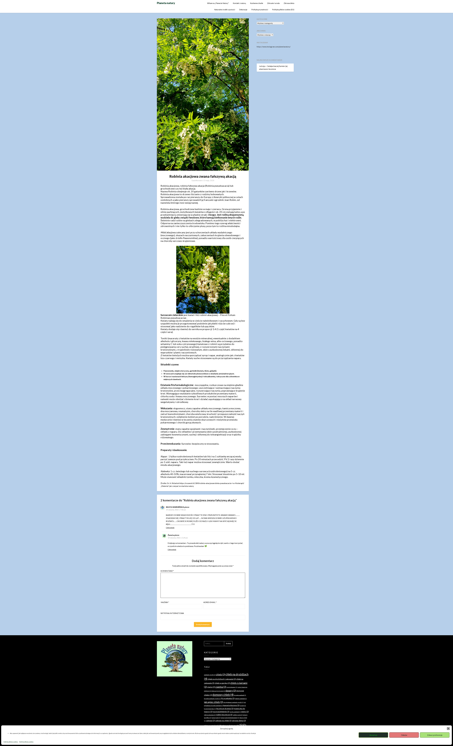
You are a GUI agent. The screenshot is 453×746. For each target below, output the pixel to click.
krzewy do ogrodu (210, 708)
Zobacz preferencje (434, 735)
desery (230, 690)
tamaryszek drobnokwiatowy (230, 717)
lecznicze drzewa (224, 708)
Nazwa (165, 602)
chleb (220, 674)
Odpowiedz (170, 528)
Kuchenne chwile (256, 3)
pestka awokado (235, 712)
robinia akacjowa (210, 715)
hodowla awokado (241, 698)
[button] (448, 728)
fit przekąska (228, 698)
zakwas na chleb (223, 720)
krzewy (243, 705)
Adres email (210, 602)
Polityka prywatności (259, 9)
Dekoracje (243, 9)
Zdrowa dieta (289, 3)
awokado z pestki (210, 675)
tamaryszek (216, 717)
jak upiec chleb (213, 702)
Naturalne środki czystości (224, 9)
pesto (245, 711)
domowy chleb (223, 694)
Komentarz (167, 571)
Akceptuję (373, 735)
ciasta (211, 687)
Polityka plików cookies (11, 742)
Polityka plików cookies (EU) (283, 9)
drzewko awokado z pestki (212, 698)
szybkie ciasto (238, 715)
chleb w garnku (222, 683)
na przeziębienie (221, 711)
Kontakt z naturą (239, 3)
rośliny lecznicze (224, 714)
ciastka (220, 686)
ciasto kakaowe (231, 687)
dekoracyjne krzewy (218, 691)
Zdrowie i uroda (273, 3)
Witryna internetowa (172, 613)
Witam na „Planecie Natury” (218, 3)
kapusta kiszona (231, 705)
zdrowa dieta (239, 720)
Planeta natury (166, 3)
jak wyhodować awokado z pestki (233, 702)
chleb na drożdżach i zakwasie (222, 679)
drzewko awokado (240, 695)
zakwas (210, 720)
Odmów (404, 735)
